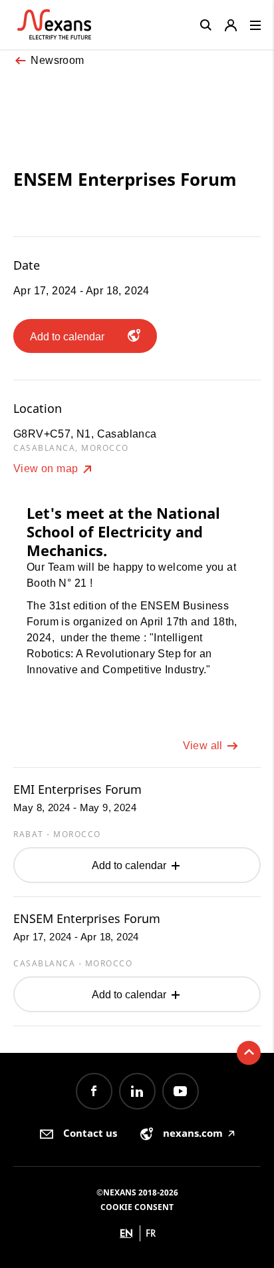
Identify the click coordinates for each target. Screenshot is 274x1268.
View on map (47, 468)
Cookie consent (137, 1207)
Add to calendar (130, 865)
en (126, 1233)
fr (151, 1233)
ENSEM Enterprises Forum (86, 918)
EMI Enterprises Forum (77, 789)
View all (204, 745)
